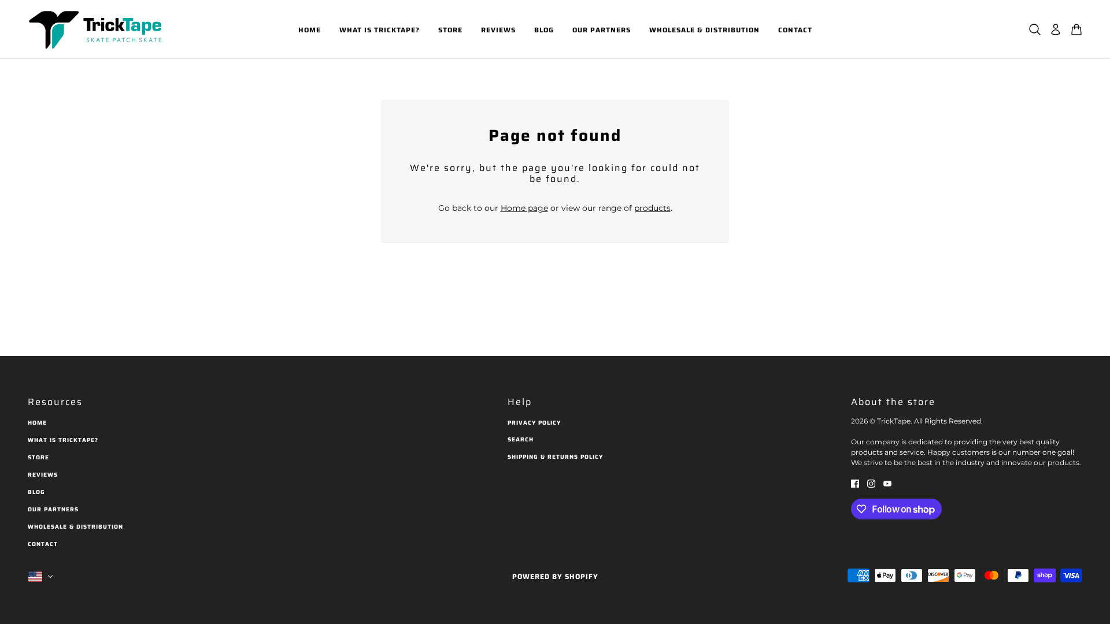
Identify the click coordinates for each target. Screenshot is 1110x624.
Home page (524, 208)
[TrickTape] (98, 29)
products (652, 208)
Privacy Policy (534, 422)
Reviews (43, 474)
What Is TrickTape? (63, 440)
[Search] (1035, 29)
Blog (36, 492)
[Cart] (1076, 29)
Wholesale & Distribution (75, 526)
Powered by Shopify (555, 576)
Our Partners (53, 509)
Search (521, 439)
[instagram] (871, 483)
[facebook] (855, 483)
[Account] (1055, 29)
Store (38, 457)
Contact (43, 544)
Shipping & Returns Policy (555, 456)
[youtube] (887, 483)
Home (37, 422)
